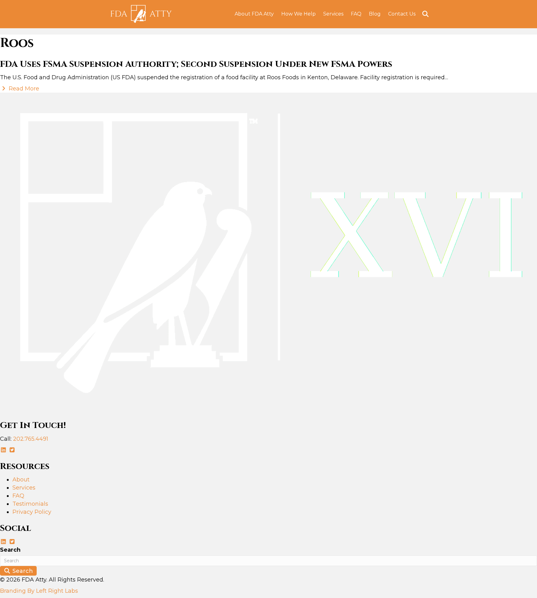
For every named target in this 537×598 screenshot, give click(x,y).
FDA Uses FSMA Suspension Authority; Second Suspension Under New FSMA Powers (196, 64)
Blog (375, 14)
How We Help (298, 14)
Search (10, 549)
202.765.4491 (30, 438)
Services (333, 14)
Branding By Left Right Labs (39, 590)
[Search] (423, 14)
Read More (23, 88)
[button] (4, 450)
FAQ (356, 14)
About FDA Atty (254, 14)
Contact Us (401, 14)
